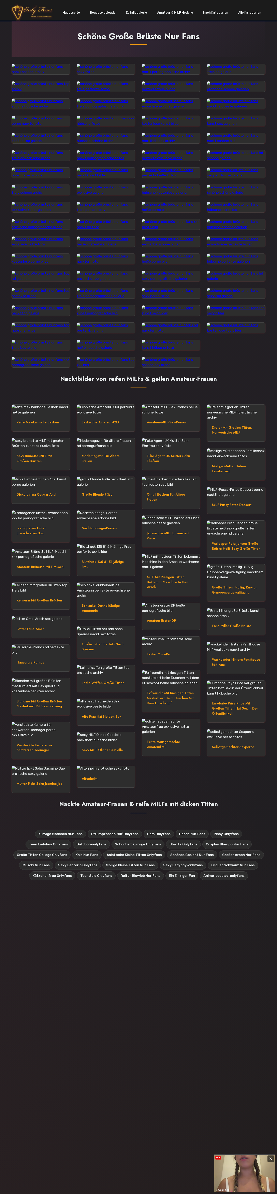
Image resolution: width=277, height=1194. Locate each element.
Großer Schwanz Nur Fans (233, 865)
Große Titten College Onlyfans (42, 855)
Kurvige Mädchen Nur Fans (61, 834)
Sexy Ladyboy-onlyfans (183, 865)
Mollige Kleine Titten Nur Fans (130, 865)
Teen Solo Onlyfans (96, 876)
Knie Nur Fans (87, 855)
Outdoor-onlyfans (91, 844)
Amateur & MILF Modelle (175, 12)
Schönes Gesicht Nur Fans (192, 855)
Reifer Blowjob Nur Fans (140, 876)
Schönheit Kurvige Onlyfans (138, 844)
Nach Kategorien (215, 12)
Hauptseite (71, 12)
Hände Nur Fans (192, 834)
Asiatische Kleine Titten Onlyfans (134, 855)
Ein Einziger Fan (182, 876)
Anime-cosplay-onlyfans (224, 876)
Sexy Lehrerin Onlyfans (77, 865)
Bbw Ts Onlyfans (183, 844)
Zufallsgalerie (136, 12)
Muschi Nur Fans (36, 865)
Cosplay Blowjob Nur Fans (227, 844)
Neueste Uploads (103, 12)
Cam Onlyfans (159, 834)
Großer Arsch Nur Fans (241, 855)
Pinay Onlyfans (226, 834)
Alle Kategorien (249, 12)
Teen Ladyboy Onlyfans (48, 844)
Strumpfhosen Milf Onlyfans (114, 834)
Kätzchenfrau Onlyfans (52, 876)
